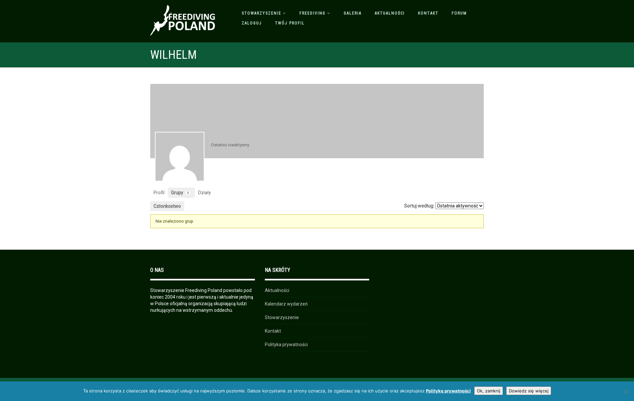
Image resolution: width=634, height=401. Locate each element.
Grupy (180, 192)
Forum (459, 13)
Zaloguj (252, 23)
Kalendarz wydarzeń (286, 304)
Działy (204, 192)
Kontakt (428, 13)
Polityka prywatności (286, 344)
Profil (159, 192)
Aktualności (390, 13)
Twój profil (290, 23)
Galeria (353, 13)
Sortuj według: (419, 205)
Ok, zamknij (488, 390)
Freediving (312, 13)
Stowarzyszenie (261, 13)
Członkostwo (167, 206)
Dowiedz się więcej (528, 390)
